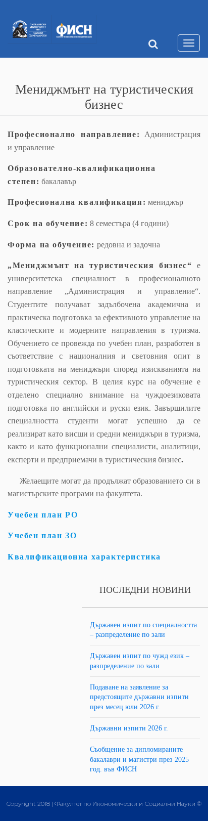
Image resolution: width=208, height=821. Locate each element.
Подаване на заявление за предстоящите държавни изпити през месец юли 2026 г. (139, 697)
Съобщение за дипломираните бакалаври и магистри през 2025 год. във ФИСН (139, 759)
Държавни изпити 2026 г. (129, 728)
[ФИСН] (74, 30)
